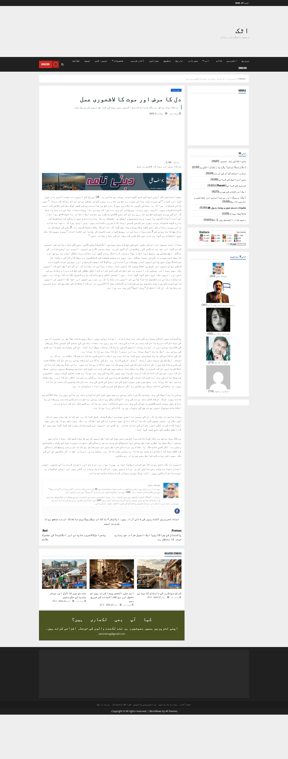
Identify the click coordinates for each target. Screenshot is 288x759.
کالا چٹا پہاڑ (238, 213)
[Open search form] (62, 64)
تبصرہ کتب (101, 60)
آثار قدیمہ (137, 60)
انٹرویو (231, 60)
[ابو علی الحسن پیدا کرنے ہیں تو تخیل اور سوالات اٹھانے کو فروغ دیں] (112, 574)
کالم (219, 60)
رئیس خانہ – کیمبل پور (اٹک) (229, 219)
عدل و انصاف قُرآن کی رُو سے (230, 173)
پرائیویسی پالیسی (144, 704)
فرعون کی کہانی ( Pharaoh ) (231, 185)
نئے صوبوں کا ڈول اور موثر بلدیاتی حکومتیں (68, 595)
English (242, 68)
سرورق (245, 60)
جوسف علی (173, 113)
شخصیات (118, 60)
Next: (74, 534)
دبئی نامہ (176, 90)
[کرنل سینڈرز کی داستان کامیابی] (159, 574)
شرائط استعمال (121, 704)
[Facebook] (177, 511)
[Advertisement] (101, 31)
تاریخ (179, 60)
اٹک (242, 29)
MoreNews (155, 711)
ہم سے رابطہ (103, 704)
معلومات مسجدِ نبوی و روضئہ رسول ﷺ (227, 207)
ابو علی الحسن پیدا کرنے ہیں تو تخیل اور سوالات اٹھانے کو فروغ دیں (112, 596)
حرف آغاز (185, 704)
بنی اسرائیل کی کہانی (232, 179)
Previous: (148, 534)
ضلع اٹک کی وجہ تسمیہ (233, 161)
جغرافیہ (153, 60)
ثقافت (76, 60)
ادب (207, 60)
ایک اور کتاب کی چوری (233, 191)
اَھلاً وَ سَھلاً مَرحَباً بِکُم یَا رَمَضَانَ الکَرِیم (223, 167)
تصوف (87, 60)
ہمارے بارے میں (168, 704)
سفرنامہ (193, 60)
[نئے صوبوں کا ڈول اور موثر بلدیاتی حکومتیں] (64, 574)
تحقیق (167, 60)
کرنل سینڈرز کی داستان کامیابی (159, 593)
